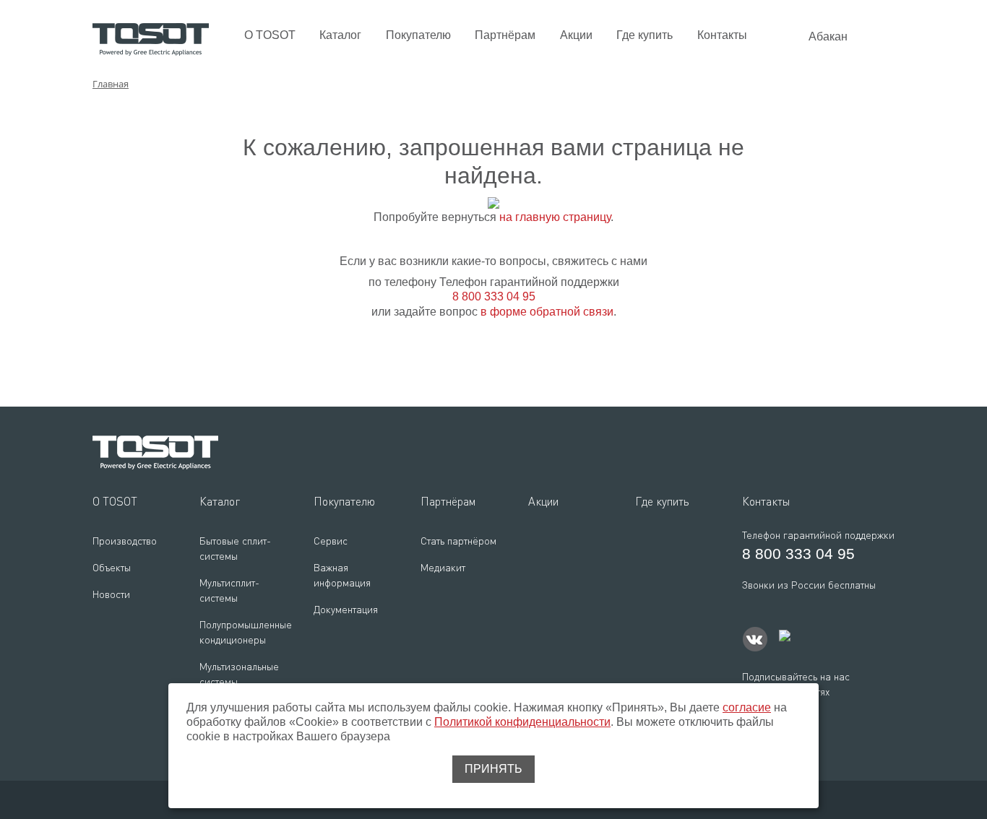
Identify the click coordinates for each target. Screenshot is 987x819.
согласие (747, 707)
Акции (576, 35)
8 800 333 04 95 (493, 296)
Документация (346, 609)
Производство (124, 540)
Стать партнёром (458, 540)
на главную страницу (555, 217)
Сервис (331, 540)
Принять (493, 769)
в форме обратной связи (546, 312)
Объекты (111, 567)
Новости (111, 594)
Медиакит (443, 567)
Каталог (340, 35)
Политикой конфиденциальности (522, 722)
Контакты (722, 35)
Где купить (644, 35)
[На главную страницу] (150, 38)
